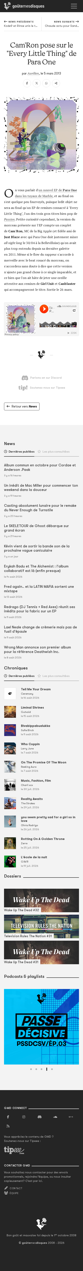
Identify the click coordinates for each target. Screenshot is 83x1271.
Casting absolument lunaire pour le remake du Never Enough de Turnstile (40, 508)
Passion (9, 219)
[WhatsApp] (46, 83)
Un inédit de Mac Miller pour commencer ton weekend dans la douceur (41, 487)
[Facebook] (27, 83)
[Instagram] (24, 1117)
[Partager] (56, 83)
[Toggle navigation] (74, 6)
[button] (31, 1069)
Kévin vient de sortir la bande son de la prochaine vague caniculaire (37, 548)
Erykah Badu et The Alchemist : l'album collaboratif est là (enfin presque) (36, 568)
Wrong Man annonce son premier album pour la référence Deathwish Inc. (37, 649)
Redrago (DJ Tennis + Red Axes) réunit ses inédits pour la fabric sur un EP (39, 609)
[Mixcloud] (71, 1117)
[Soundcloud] (55, 1117)
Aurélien (33, 73)
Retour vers (24, 406)
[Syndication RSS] (8, 1126)
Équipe (14, 1193)
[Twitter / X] (37, 83)
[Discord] (39, 1117)
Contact (16, 1188)
